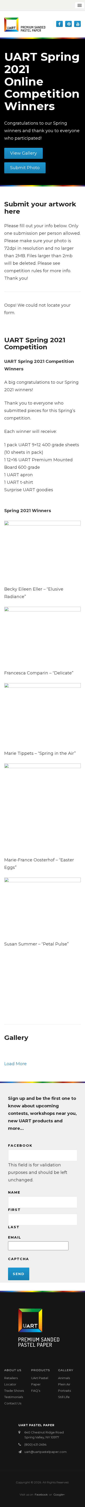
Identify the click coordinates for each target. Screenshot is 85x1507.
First (14, 1209)
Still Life (64, 1397)
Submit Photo (25, 167)
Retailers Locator (11, 1381)
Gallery (65, 1370)
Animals (64, 1378)
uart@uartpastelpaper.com (45, 1452)
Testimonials (13, 1397)
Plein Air (64, 1384)
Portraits (64, 1390)
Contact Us (12, 1403)
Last (14, 1227)
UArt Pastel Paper (39, 1381)
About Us (12, 1370)
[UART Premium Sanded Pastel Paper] (24, 25)
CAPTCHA (18, 1259)
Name (14, 1192)
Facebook (20, 1145)
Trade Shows (14, 1390)
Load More (15, 1063)
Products (40, 1370)
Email (14, 1237)
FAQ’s (35, 1390)
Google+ (59, 1494)
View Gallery (23, 153)
